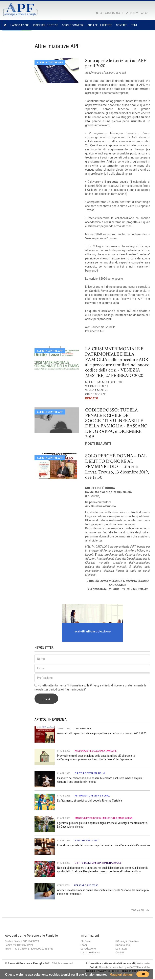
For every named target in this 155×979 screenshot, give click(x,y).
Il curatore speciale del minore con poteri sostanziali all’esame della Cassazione (103, 845)
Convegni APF (83, 728)
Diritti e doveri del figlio (90, 773)
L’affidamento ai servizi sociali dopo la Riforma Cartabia (89, 800)
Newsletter (11, 35)
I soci (84, 944)
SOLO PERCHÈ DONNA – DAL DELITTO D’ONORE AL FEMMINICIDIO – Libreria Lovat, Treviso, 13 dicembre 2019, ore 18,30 (117, 466)
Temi (134, 25)
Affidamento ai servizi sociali (92, 795)
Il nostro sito (122, 944)
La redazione (88, 948)
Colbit (93, 967)
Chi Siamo (86, 941)
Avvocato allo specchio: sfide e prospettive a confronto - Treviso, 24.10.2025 (101, 733)
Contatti (121, 25)
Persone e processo (87, 840)
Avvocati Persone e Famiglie (26, 963)
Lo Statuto (121, 948)
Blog (26, 35)
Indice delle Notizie (45, 25)
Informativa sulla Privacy (83, 685)
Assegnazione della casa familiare (95, 751)
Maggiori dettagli (121, 974)
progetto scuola (117, 181)
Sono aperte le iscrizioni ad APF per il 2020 (115, 63)
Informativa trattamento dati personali (110, 963)
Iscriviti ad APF (139, 13)
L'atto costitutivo (90, 952)
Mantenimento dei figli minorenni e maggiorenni (104, 818)
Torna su (138, 910)
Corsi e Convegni (73, 25)
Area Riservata (110, 13)
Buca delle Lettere (100, 25)
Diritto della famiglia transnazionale (98, 863)
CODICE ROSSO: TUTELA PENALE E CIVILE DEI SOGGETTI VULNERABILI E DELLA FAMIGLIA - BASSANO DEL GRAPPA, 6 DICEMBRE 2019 (116, 423)
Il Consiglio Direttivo (127, 941)
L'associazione (19, 25)
